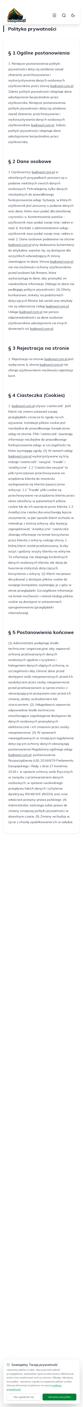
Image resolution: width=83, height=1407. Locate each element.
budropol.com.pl (61, 86)
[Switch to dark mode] (73, 15)
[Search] (64, 15)
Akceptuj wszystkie (59, 1396)
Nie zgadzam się (24, 1396)
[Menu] (54, 15)
